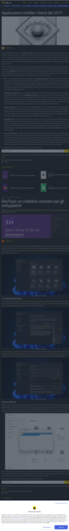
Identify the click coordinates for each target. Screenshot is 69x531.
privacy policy (30, 522)
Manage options (47, 527)
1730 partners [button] (10, 514)
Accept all (61, 527)
